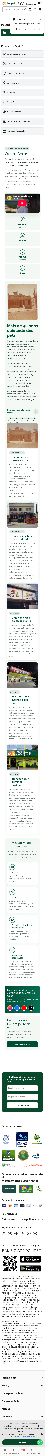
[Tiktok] (29, 1233)
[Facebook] (10, 1233)
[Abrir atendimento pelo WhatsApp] (40, 1442)
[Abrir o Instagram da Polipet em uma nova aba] (10, 1008)
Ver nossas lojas (22, 1044)
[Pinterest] (16, 1233)
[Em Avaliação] (22, 1139)
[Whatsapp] (22, 1233)
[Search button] (25, 9)
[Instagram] (4, 1233)
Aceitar (22, 1442)
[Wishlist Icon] (35, 9)
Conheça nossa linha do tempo (18, 411)
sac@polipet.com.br (31, 1219)
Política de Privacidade (25, 1437)
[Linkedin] (35, 1233)
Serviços (7, 1385)
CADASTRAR (22, 1105)
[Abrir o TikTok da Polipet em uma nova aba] (31, 1008)
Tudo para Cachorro (13, 1393)
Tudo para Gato (11, 1401)
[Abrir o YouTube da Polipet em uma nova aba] (24, 1008)
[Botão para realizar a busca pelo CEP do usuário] (39, 29)
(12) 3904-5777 (10, 1219)
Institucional (9, 1377)
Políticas (7, 1416)
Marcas (6, 1409)
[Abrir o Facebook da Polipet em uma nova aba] (17, 1008)
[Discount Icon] (30, 9)
